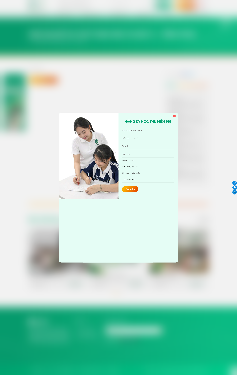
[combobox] (148, 166)
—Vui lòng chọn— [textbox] (130, 167)
